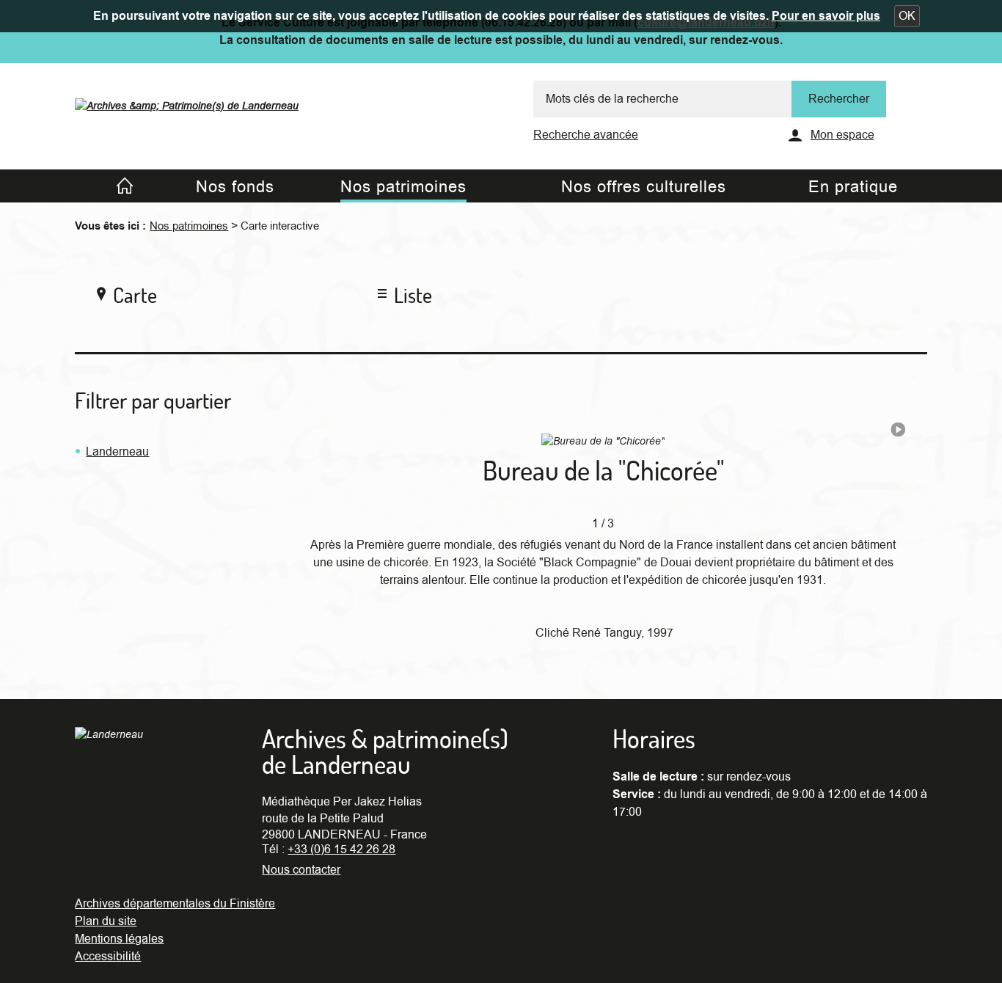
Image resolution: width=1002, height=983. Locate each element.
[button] (907, 16)
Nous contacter (301, 870)
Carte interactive (280, 226)
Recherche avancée (585, 135)
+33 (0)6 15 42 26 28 (341, 849)
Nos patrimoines (189, 226)
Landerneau (117, 452)
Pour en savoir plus (826, 16)
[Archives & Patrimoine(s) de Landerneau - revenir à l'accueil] (187, 102)
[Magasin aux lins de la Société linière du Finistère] (898, 433)
